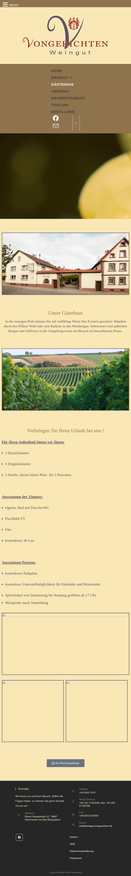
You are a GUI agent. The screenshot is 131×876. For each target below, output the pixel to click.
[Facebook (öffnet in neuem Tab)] (57, 118)
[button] (6, 5)
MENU (14, 5)
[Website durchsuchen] (76, 124)
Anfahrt (74, 837)
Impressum (76, 858)
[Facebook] (19, 837)
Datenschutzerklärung (81, 851)
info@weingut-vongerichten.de (95, 826)
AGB (72, 844)
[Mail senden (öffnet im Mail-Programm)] (57, 126)
